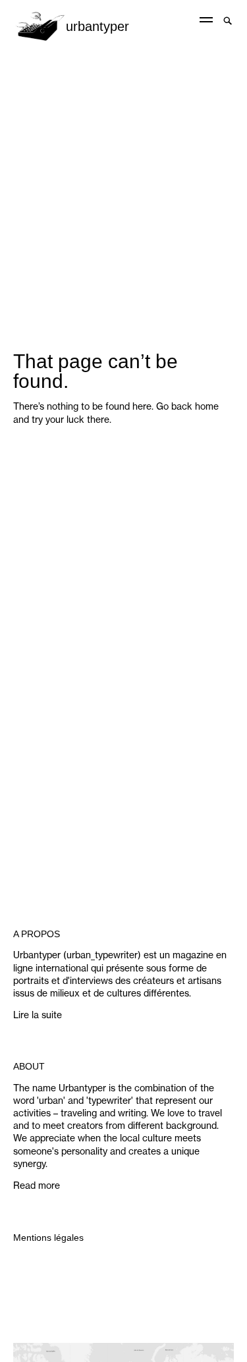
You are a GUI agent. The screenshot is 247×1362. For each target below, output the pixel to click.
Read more (36, 1185)
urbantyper (97, 26)
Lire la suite (37, 1015)
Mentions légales (48, 1237)
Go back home (187, 406)
